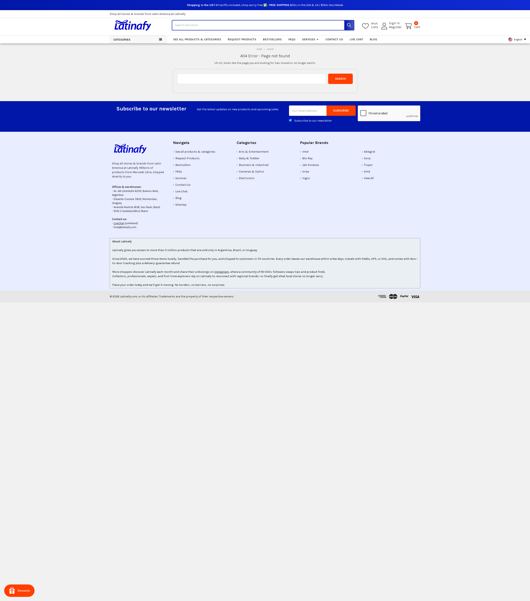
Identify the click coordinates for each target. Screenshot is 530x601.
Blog (373, 39)
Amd (367, 171)
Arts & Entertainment (254, 151)
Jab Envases (310, 165)
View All (369, 178)
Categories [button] (121, 39)
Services (308, 39)
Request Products (242, 39)
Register (395, 27)
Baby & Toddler (249, 158)
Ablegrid (369, 151)
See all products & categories (197, 39)
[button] (138, 148)
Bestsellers (272, 39)
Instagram (221, 272)
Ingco (306, 178)
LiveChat (119, 223)
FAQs (291, 39)
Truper (368, 165)
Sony (367, 158)
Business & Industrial (254, 165)
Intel (305, 151)
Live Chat (356, 39)
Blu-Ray (307, 158)
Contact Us (334, 39)
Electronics (246, 178)
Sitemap (181, 204)
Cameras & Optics (251, 171)
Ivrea (305, 171)
